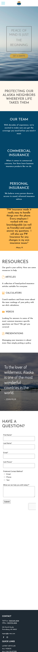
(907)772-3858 (12, 623)
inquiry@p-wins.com (8, 633)
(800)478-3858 (14, 621)
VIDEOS (10, 312)
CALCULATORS (14, 293)
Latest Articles (9, 646)
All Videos (6, 649)
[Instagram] (7, 637)
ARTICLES (10, 277)
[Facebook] (3, 637)
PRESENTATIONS (14, 333)
